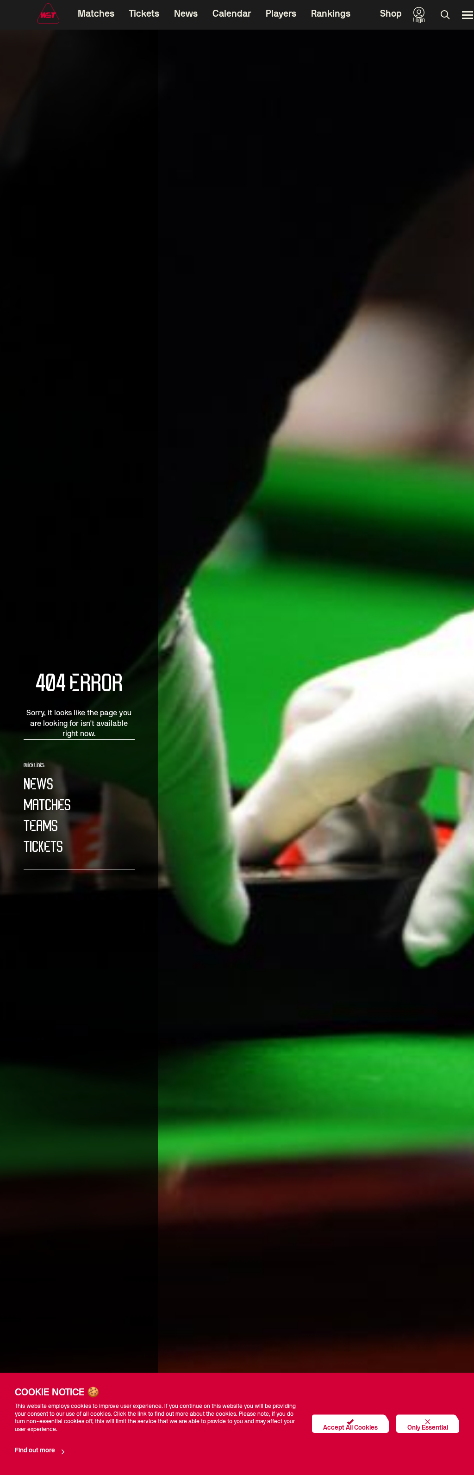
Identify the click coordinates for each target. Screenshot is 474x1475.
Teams (41, 826)
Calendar (231, 14)
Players (281, 14)
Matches (96, 14)
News (186, 14)
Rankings (330, 14)
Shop (391, 14)
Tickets (144, 14)
